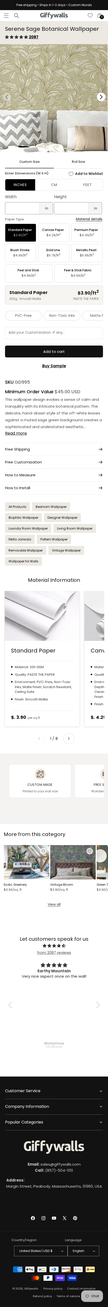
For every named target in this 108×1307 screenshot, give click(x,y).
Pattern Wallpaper (54, 539)
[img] (54, 945)
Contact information (81, 1289)
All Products (17, 507)
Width (11, 197)
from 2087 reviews (54, 952)
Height (60, 197)
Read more (16, 433)
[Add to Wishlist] (43, 851)
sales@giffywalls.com (54, 1164)
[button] (6, 15)
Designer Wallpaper (62, 517)
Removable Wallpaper (26, 550)
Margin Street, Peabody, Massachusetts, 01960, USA (54, 1183)
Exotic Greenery (15, 885)
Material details (89, 219)
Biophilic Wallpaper (23, 517)
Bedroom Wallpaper (51, 507)
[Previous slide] (39, 738)
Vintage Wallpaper (66, 550)
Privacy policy (53, 1289)
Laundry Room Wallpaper (28, 528)
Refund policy (42, 1296)
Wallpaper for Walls (23, 561)
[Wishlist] (90, 15)
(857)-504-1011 (54, 1170)
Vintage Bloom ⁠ (62, 885)
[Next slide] (68, 738)
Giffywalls (31, 1288)
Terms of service (68, 1296)
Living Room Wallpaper (74, 528)
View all (54, 904)
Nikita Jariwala (20, 539)
